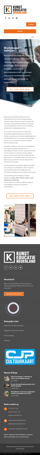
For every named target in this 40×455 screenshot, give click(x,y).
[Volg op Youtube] (16, 18)
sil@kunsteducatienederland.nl (16, 423)
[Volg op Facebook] (5, 18)
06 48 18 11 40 (16, 412)
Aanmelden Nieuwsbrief (14, 294)
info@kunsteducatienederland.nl (17, 420)
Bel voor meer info (19, 89)
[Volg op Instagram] (12, 18)
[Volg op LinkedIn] (9, 18)
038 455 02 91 (18, 415)
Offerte (20, 31)
